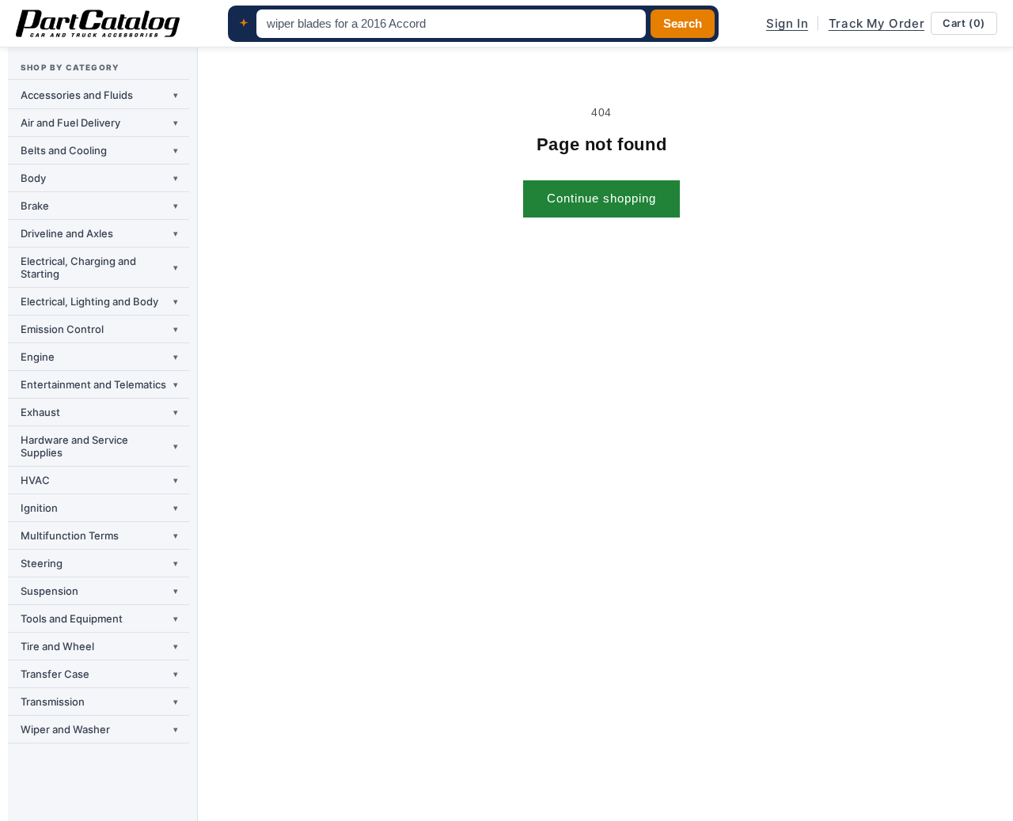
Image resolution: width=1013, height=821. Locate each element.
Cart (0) (964, 23)
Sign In (787, 23)
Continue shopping (601, 198)
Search (682, 23)
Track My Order (876, 23)
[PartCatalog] (98, 24)
